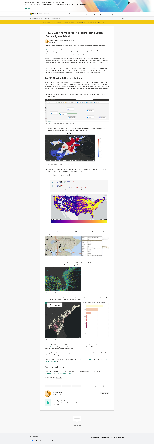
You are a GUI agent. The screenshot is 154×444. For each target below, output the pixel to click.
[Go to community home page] (40, 14)
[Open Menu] (123, 18)
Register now (28, 8)
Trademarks (121, 437)
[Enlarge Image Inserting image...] (77, 199)
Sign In (121, 14)
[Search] (112, 14)
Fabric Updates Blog (55, 18)
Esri (46, 50)
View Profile (105, 393)
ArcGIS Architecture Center (86, 359)
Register (116, 14)
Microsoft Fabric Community (36, 18)
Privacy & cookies (104, 437)
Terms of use (113, 437)
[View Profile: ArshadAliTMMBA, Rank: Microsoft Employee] (47, 41)
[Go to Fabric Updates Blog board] (48, 402)
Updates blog (46, 18)
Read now (104, 22)
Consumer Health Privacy (51, 440)
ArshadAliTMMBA (53, 40)
